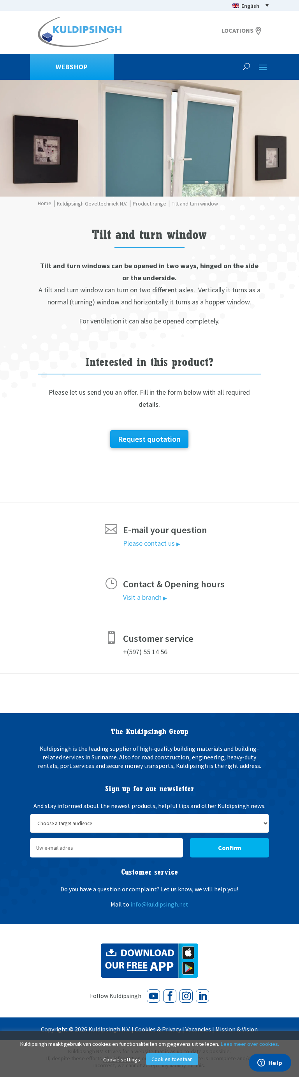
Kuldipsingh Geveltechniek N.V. (92, 203)
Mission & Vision (236, 1029)
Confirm (229, 848)
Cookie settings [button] (121, 1059)
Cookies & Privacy (158, 1029)
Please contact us (151, 543)
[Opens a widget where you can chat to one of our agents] (269, 1063)
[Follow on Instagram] (186, 996)
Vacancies (198, 1029)
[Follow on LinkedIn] (202, 996)
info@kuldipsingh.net (159, 904)
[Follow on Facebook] (169, 996)
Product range (149, 203)
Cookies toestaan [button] (172, 1059)
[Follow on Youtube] (153, 996)
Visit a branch (145, 597)
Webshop (72, 67)
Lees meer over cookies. (249, 1043)
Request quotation (149, 439)
